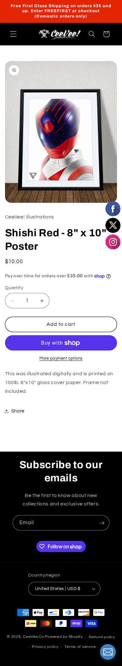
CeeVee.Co (33, 637)
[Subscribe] (102, 522)
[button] (13, 34)
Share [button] (17, 411)
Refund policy (102, 637)
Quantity (14, 288)
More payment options (61, 358)
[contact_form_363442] (108, 652)
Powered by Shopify (64, 637)
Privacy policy (45, 646)
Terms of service (80, 646)
